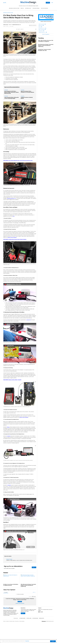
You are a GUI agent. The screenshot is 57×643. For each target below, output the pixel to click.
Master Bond (41, 25)
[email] (22, 29)
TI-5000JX (8, 436)
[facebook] (16, 29)
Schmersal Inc (41, 30)
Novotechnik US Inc (42, 28)
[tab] (5, 592)
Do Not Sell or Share (12, 621)
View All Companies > (46, 34)
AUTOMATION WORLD (22, 618)
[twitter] (19, 29)
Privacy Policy (17, 621)
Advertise (7, 621)
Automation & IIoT (28, 8)
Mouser (40, 26)
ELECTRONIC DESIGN (35, 618)
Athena (8, 427)
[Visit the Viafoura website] (34, 596)
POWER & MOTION (41, 618)
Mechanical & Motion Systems (14, 8)
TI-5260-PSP (28, 319)
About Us (4, 621)
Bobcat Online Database (12, 237)
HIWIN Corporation (42, 24)
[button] (4, 2)
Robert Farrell (5, 24)
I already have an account (19, 603)
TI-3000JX (9, 485)
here (13, 216)
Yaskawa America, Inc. (42, 32)
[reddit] (21, 29)
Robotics (22, 8)
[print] (35, 29)
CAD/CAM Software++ (36, 8)
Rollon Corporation (42, 29)
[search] (5, 2)
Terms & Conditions (21, 621)
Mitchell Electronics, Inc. (17, 24)
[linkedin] (18, 29)
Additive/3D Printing (44, 8)
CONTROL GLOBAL (28, 618)
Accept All (53, 641)
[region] (19, 594)
